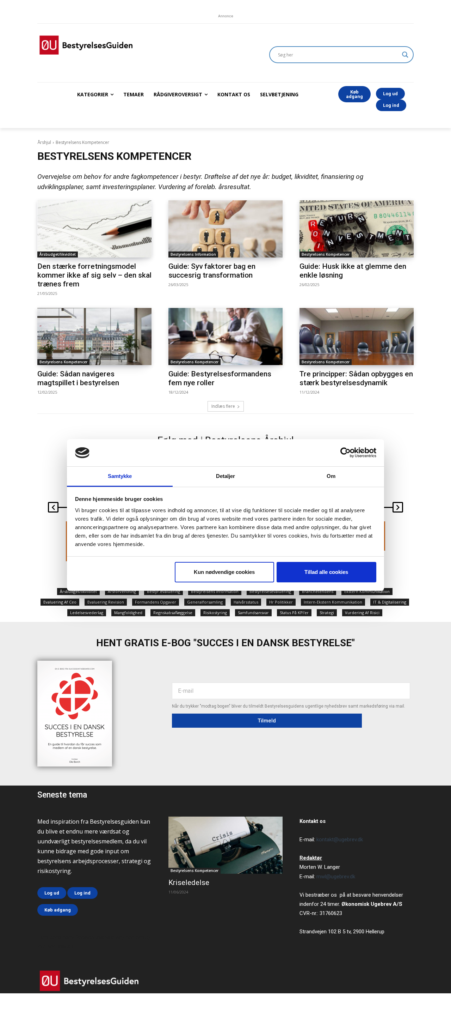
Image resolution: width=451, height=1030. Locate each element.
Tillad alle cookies (326, 572)
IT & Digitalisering (389, 602)
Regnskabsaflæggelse (172, 612)
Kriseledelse (188, 882)
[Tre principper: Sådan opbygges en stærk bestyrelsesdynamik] (356, 336)
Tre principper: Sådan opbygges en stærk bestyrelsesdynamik (356, 378)
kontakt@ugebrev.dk (339, 839)
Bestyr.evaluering (163, 591)
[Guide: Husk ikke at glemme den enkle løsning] (356, 229)
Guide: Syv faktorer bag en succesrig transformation (211, 270)
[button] (53, 507)
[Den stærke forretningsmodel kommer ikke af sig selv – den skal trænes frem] (94, 229)
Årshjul (44, 142)
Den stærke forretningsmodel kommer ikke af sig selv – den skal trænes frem (94, 275)
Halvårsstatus (246, 602)
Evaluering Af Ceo (59, 602)
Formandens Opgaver (155, 602)
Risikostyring (215, 612)
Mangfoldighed (128, 612)
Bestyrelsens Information (193, 254)
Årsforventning (122, 591)
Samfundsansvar (253, 612)
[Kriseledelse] (225, 845)
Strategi (327, 612)
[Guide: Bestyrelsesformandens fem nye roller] (225, 336)
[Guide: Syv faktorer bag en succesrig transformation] (225, 229)
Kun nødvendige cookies (224, 572)
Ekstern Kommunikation (367, 591)
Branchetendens (317, 591)
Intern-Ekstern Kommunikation (333, 602)
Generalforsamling (205, 602)
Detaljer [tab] (225, 476)
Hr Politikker (281, 602)
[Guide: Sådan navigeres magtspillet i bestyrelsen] (94, 336)
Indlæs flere (223, 406)
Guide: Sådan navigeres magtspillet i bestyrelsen (78, 378)
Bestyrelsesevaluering (270, 591)
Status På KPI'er (294, 612)
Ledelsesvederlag (86, 612)
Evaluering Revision (105, 602)
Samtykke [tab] (120, 476)
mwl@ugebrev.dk (335, 876)
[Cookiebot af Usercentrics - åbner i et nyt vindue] (345, 452)
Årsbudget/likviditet (57, 254)
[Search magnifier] (405, 55)
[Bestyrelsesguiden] (144, 45)
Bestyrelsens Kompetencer (326, 254)
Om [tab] (331, 476)
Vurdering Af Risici (362, 612)
